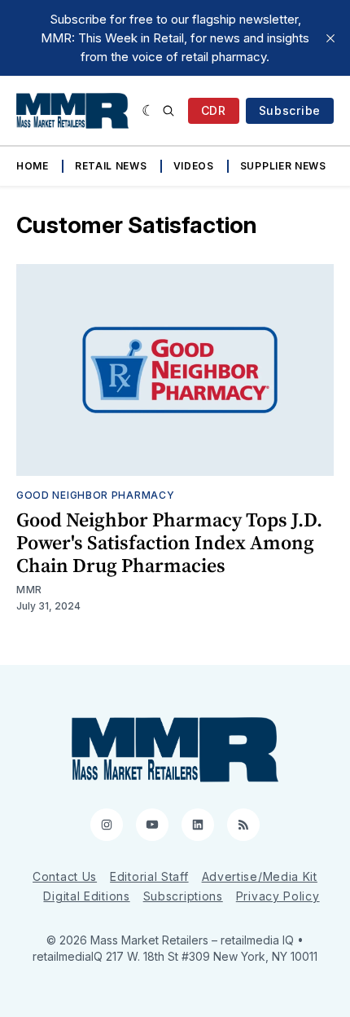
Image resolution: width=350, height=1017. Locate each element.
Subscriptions (183, 896)
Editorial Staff (149, 876)
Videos (193, 166)
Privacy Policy (278, 896)
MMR (29, 589)
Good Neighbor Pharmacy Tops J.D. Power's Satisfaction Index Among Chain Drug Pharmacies (169, 542)
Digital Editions (86, 896)
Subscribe (290, 110)
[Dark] (148, 111)
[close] (330, 38)
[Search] (168, 110)
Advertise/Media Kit (259, 876)
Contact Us (65, 876)
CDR (213, 110)
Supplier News (283, 166)
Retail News (111, 166)
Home (32, 166)
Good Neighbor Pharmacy (95, 495)
